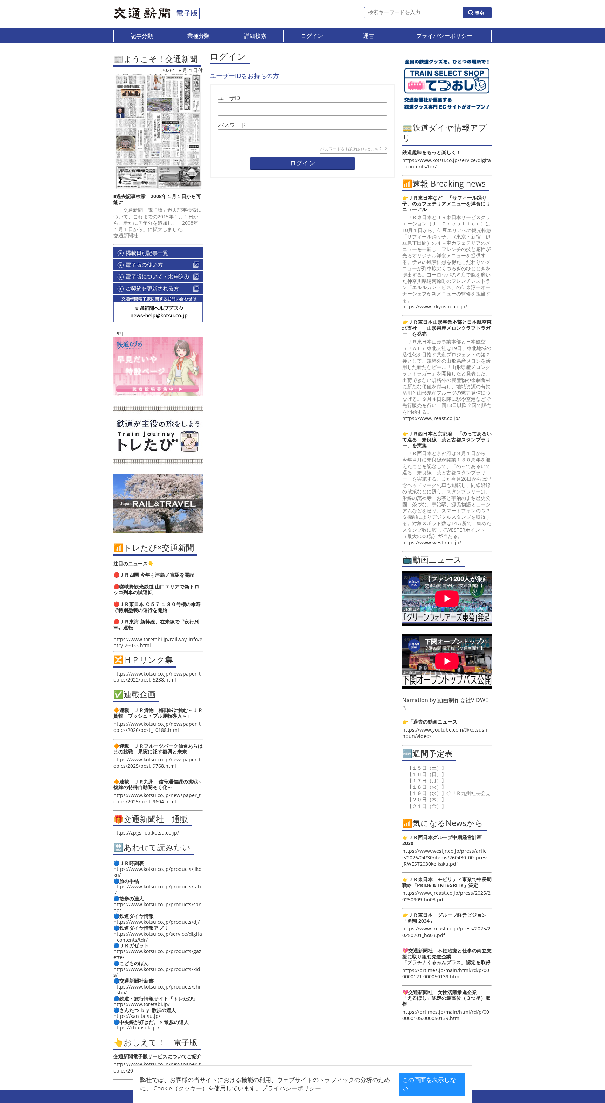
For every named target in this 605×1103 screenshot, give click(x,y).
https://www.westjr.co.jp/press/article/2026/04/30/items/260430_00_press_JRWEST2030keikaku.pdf (446, 857)
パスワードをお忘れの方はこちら (351, 149)
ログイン (302, 163)
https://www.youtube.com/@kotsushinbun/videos (445, 732)
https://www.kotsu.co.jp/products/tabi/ (157, 889)
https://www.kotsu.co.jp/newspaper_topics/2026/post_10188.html (157, 726)
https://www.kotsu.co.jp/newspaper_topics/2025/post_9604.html (157, 798)
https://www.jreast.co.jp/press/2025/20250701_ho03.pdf (446, 931)
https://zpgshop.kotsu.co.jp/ (146, 832)
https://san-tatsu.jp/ (136, 1016)
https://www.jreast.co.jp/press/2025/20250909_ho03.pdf (446, 895)
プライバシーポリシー (291, 1088)
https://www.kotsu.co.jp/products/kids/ (156, 972)
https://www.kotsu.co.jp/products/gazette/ (157, 954)
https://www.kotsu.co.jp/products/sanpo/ (157, 907)
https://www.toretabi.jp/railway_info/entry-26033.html (157, 642)
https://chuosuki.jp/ (136, 1027)
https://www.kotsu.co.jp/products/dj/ (156, 922)
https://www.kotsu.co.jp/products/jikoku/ (157, 872)
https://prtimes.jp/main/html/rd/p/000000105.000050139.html (445, 1014)
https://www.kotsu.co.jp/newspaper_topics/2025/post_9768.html (157, 762)
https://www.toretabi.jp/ (141, 1004)
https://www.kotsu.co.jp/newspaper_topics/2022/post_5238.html (157, 676)
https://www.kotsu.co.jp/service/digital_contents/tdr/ (157, 936)
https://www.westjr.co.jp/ (431, 542)
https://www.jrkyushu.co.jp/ (434, 306)
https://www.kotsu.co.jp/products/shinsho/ (156, 989)
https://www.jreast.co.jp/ (431, 418)
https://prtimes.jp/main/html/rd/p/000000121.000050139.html (445, 973)
